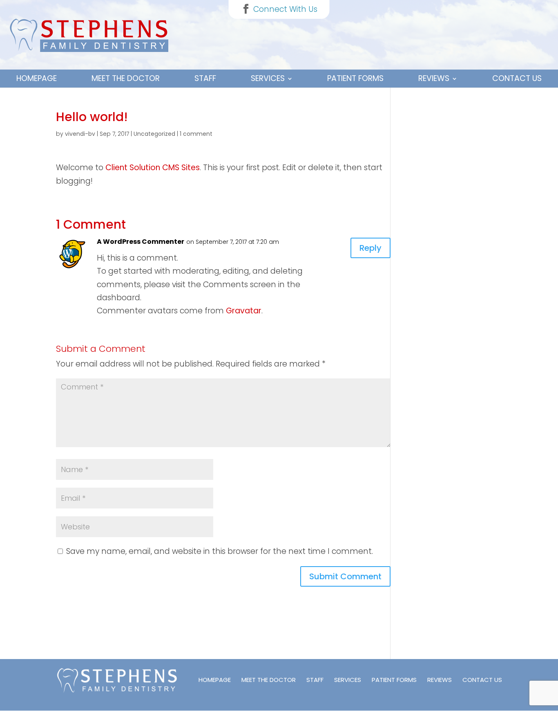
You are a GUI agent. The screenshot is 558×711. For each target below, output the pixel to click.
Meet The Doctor (126, 78)
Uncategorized (154, 134)
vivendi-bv (80, 134)
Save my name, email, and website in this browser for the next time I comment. (219, 551)
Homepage (36, 78)
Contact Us (517, 78)
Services (268, 78)
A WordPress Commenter (140, 241)
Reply (370, 248)
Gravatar (243, 310)
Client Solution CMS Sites (152, 167)
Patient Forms (355, 78)
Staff (205, 78)
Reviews (433, 78)
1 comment (196, 134)
